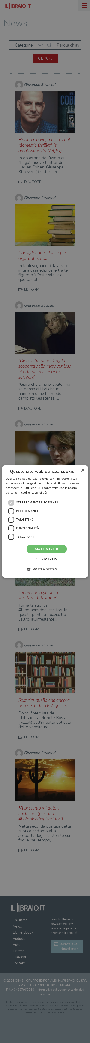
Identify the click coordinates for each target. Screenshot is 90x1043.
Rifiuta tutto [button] (46, 559)
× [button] (82, 470)
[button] (44, 569)
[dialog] (45, 521)
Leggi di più (39, 492)
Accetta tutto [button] (46, 549)
